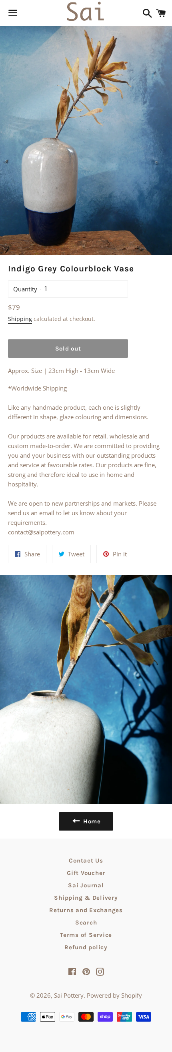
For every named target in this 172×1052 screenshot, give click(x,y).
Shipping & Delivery (86, 897)
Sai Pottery (69, 995)
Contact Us (86, 860)
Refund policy (86, 947)
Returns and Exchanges (86, 910)
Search (86, 922)
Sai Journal (86, 885)
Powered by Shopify (114, 995)
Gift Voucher (86, 873)
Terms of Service (86, 934)
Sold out (68, 348)
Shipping (20, 319)
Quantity (25, 289)
